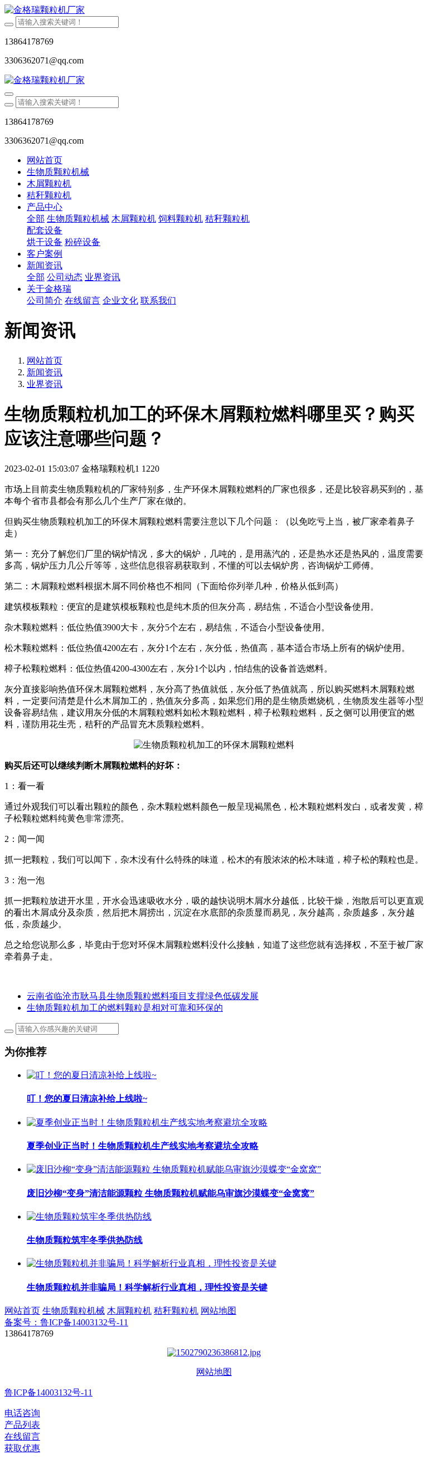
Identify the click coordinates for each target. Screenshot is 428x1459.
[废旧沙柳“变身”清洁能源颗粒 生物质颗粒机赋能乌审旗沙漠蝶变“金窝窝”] (174, 1169)
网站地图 (214, 1372)
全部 (36, 218)
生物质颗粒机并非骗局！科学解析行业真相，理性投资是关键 (147, 1287)
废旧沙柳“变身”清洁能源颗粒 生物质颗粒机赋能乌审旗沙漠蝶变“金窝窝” (170, 1193)
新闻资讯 (44, 372)
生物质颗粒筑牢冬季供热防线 (85, 1240)
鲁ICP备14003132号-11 (48, 1392)
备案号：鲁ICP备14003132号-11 (66, 1322)
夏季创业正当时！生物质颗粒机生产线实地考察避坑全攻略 (143, 1145)
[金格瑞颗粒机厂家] (214, 10)
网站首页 (44, 160)
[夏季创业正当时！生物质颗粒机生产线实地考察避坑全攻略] (147, 1122)
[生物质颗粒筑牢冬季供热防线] (89, 1216)
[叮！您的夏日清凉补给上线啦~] (92, 1075)
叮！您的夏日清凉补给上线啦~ (87, 1098)
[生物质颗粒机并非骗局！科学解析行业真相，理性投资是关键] (151, 1263)
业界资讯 (44, 384)
